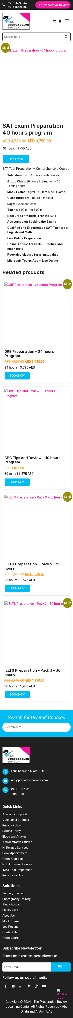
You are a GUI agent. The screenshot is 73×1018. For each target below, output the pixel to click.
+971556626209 (16, 6)
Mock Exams (10, 921)
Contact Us (9, 932)
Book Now (16, 159)
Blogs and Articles (14, 836)
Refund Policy (11, 831)
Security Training (13, 893)
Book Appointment (14, 853)
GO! (60, 966)
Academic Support (14, 814)
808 (21, 794)
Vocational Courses (15, 820)
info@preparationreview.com (29, 780)
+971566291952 (16, 3)
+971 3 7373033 (21, 789)
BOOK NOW (17, 375)
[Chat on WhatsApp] (62, 994)
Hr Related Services (15, 847)
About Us (8, 915)
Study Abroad (11, 904)
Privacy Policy (11, 825)
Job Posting (10, 926)
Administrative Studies (17, 842)
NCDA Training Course (17, 864)
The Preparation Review (53, 5)
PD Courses (10, 910)
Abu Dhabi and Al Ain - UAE (28, 771)
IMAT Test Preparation (17, 870)
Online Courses (12, 859)
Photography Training (16, 899)
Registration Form (14, 875)
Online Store (10, 938)
